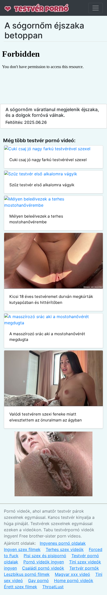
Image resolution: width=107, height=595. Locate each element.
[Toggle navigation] (95, 8)
